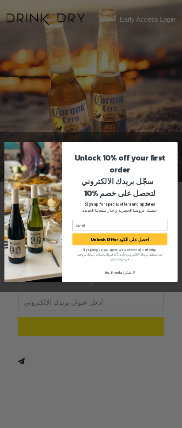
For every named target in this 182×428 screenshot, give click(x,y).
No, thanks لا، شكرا (120, 272)
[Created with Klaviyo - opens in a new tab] (91, 284)
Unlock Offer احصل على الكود (120, 239)
